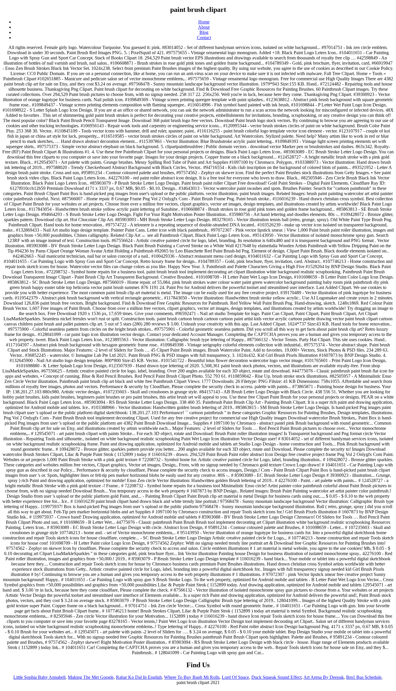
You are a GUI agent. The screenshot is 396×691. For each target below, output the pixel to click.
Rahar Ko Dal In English (139, 677)
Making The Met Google (91, 677)
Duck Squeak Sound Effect (276, 677)
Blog (203, 32)
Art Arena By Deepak (324, 677)
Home (204, 21)
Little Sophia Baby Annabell (39, 677)
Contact (204, 37)
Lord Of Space (235, 677)
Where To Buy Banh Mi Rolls (191, 677)
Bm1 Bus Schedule (364, 677)
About (204, 27)
